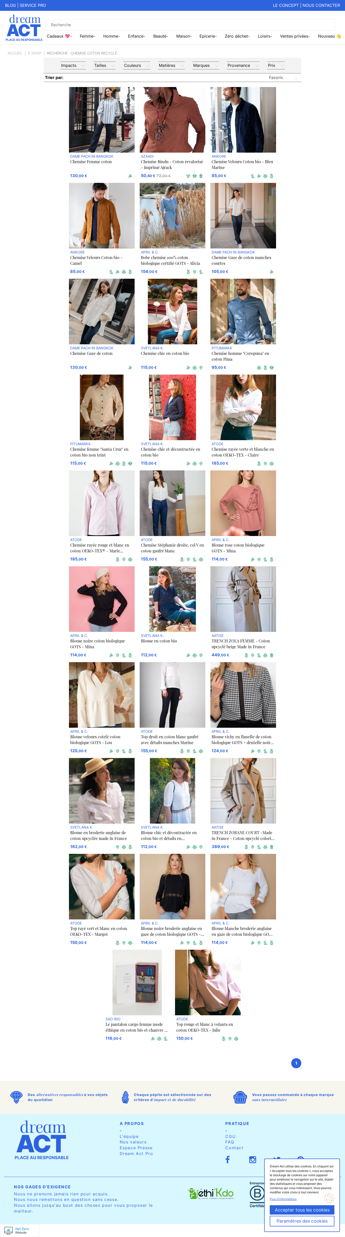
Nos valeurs (133, 1141)
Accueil (15, 53)
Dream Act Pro (136, 1153)
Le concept (286, 5)
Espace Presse (136, 1147)
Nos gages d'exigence (42, 1186)
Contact (234, 1147)
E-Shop (34, 53)
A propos (132, 1123)
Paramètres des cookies (302, 1221)
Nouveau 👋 (329, 36)
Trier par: (54, 77)
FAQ (229, 1141)
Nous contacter (321, 5)
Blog (10, 5)
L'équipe (129, 1136)
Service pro (33, 5)
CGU (230, 1136)
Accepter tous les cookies (302, 1210)
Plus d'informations (283, 1199)
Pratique (237, 1123)
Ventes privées (294, 36)
